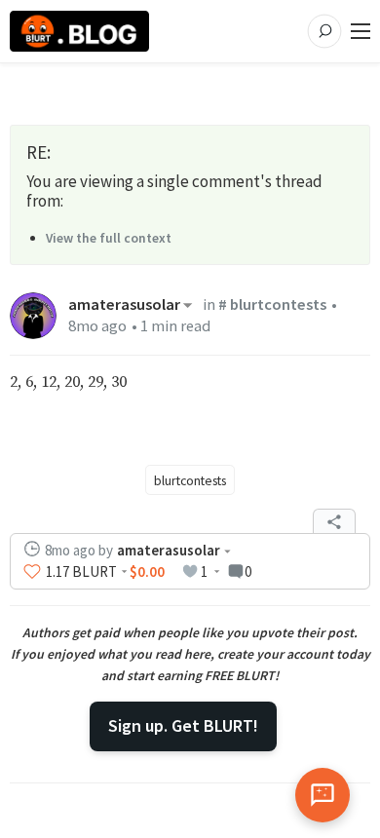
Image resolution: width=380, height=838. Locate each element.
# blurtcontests (272, 304)
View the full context (108, 238)
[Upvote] (32, 572)
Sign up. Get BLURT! (183, 725)
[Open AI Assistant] (322, 795)
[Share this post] (334, 521)
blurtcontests (190, 480)
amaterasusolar (124, 305)
